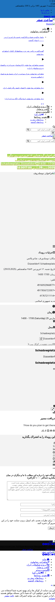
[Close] (54, 468)
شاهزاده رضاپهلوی (39, 31)
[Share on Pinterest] (54, 452)
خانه (44, 29)
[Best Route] (54, 430)
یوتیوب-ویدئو (41, 112)
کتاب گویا (37, 114)
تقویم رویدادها (40, 117)
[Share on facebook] (54, 443)
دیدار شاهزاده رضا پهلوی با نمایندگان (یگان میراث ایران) (24, 99)
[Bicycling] (42, 430)
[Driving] (51, 430)
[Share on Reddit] (54, 458)
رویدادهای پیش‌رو (37, 120)
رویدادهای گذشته (37, 122)
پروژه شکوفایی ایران (37, 106)
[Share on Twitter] (54, 446)
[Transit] (48, 430)
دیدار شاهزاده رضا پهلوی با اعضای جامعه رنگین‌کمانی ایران (23, 88)
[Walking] (45, 430)
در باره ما (45, 13)
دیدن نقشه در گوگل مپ (40, 344)
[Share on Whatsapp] (54, 455)
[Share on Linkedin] (54, 449)
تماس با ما (45, 10)
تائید (12, 596)
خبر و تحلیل (41, 109)
